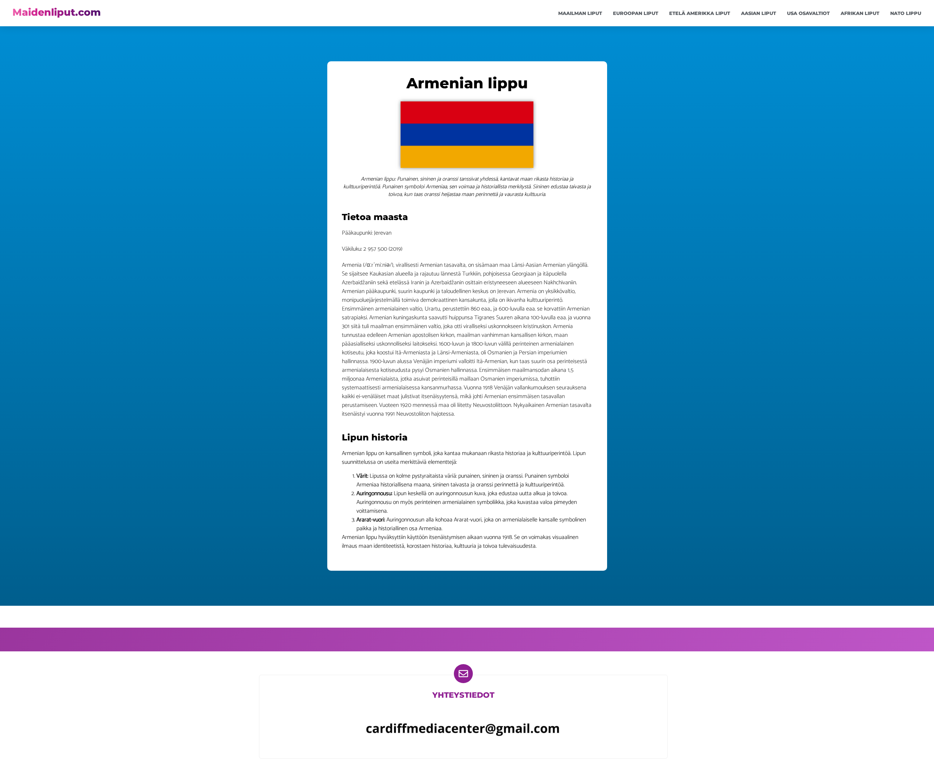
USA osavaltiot (808, 13)
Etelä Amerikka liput (699, 13)
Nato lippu (905, 13)
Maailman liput (580, 13)
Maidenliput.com (56, 12)
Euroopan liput (635, 13)
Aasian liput (758, 13)
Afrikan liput (860, 13)
